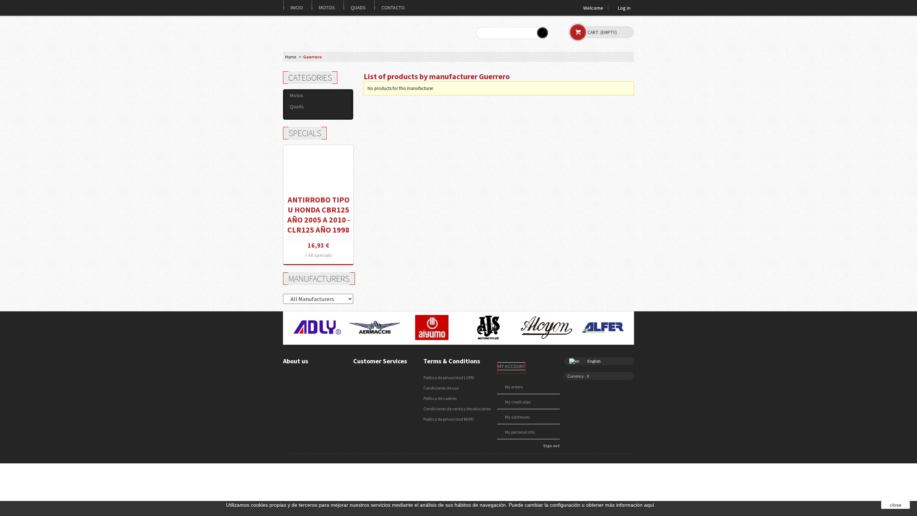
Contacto (393, 7)
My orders (514, 387)
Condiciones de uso (440, 388)
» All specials (318, 255)
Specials (304, 133)
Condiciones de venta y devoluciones (457, 408)
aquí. (650, 505)
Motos (327, 7)
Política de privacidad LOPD (448, 377)
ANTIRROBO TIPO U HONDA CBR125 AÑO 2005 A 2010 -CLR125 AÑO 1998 (318, 215)
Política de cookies (440, 398)
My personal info (519, 432)
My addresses (517, 417)
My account (511, 366)
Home (290, 56)
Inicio (297, 7)
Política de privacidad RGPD (448, 419)
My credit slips (517, 402)
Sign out (551, 445)
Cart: (602, 32)
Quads (358, 7)
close (896, 505)
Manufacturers (319, 278)
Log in (624, 7)
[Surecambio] (325, 32)
